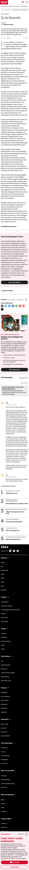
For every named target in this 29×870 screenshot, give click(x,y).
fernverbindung (5, 696)
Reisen (3, 800)
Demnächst (4, 748)
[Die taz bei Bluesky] (14, 551)
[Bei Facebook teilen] (13, 306)
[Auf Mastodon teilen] (5, 306)
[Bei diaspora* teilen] (20, 306)
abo (2, 661)
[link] (5, 6)
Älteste (26, 378)
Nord (2, 586)
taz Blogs (3, 775)
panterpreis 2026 (6, 680)
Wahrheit (7, 9)
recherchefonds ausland (8, 673)
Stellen (3, 645)
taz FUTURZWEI (5, 779)
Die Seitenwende (6, 641)
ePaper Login (5, 831)
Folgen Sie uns (4, 551)
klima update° (5, 700)
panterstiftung (5, 676)
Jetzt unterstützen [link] (15, 282)
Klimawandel (4, 621)
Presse (3, 649)
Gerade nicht (20, 834)
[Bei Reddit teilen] (23, 306)
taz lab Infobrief (5, 736)
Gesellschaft (4, 570)
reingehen (4, 712)
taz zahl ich (4, 669)
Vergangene (4, 759)
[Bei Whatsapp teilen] (16, 306)
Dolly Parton (4, 617)
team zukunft (4, 724)
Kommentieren (12, 299)
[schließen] (26, 834)
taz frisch (3, 728)
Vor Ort (3, 751)
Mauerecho (4, 704)
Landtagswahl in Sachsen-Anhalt (10, 609)
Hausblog (3, 637)
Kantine (3, 803)
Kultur (2, 574)
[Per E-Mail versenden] (2, 306)
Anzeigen (3, 811)
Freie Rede (4, 708)
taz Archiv (4, 787)
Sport (2, 578)
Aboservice (4, 827)
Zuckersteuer (5, 602)
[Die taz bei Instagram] (17, 551)
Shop (2, 807)
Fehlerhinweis (20, 299)
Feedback (4, 823)
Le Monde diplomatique (8, 783)
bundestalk (4, 692)
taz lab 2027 (4, 763)
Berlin (2, 582)
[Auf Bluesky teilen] (9, 306)
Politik (3, 562)
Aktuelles (3, 633)
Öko (2, 566)
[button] (27, 2)
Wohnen (3, 613)
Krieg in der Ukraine (6, 606)
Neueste (21, 378)
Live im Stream (5, 755)
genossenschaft (5, 665)
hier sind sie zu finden (8, 394)
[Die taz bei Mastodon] (10, 551)
